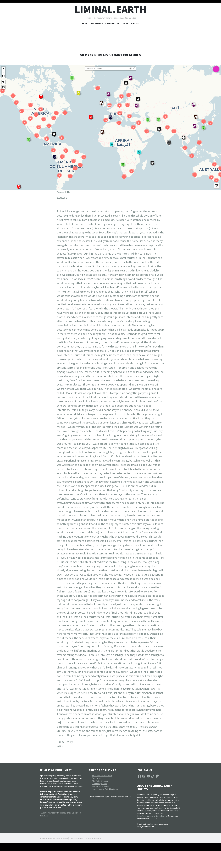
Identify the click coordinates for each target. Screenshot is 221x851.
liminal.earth (110, 9)
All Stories (97, 23)
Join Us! (135, 23)
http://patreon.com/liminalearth (152, 816)
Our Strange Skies (99, 783)
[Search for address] (3, 87)
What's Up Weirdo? (100, 781)
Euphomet (96, 778)
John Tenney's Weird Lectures (105, 789)
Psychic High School (100, 786)
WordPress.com (94, 838)
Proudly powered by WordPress (54, 838)
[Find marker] (3, 82)
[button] (18, 186)
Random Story (112, 23)
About (85, 23)
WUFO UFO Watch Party (102, 775)
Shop (125, 23)
